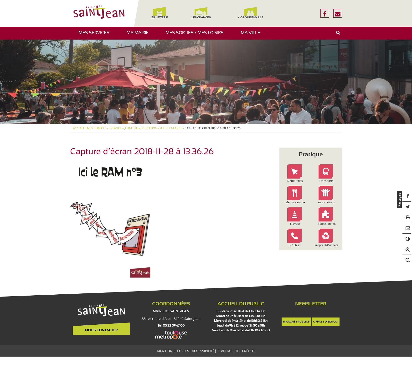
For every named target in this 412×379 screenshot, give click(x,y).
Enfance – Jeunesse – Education (133, 128)
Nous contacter (101, 330)
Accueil (79, 128)
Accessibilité (203, 350)
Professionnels (326, 224)
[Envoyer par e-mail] (407, 228)
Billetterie (159, 17)
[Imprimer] (407, 217)
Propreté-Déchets (326, 245)
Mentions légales (173, 350)
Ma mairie (139, 35)
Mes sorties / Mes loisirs (196, 35)
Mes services (96, 35)
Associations (326, 202)
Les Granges (201, 17)
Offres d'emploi (325, 321)
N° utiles (295, 245)
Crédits (248, 350)
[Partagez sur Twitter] (407, 207)
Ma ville (252, 35)
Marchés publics (296, 321)
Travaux (295, 224)
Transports (326, 181)
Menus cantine (295, 202)
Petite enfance (171, 128)
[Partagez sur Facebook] (407, 196)
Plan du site (228, 350)
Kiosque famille (250, 17)
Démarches (295, 181)
